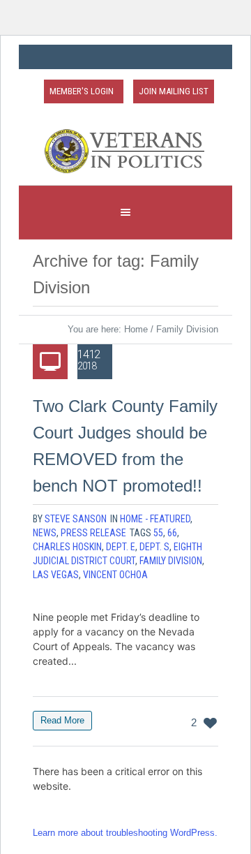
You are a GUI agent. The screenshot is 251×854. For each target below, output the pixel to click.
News (44, 532)
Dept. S (154, 546)
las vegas (56, 574)
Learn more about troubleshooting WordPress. (125, 832)
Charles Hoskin (67, 546)
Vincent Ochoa (115, 574)
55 (158, 532)
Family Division (170, 560)
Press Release (93, 532)
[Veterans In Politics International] (125, 151)
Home (136, 329)
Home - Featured (155, 518)
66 (172, 532)
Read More (62, 720)
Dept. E (120, 546)
